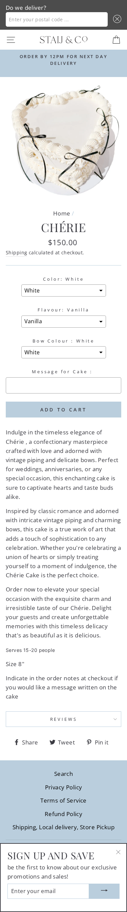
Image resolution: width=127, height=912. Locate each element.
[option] (63, 60)
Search (63, 774)
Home (61, 213)
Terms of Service (63, 800)
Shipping (16, 252)
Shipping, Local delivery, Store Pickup (63, 827)
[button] (116, 19)
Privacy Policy (63, 787)
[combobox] (57, 19)
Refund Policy (64, 814)
